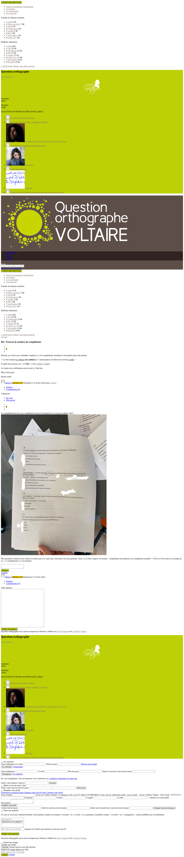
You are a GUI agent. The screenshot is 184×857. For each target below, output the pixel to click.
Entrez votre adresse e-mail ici (13, 783)
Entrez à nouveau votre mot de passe (117, 771)
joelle (10, 22)
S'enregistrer (18, 767)
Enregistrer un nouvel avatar (12, 792)
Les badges (10, 9)
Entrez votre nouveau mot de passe (15, 788)
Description (5, 803)
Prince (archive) (14, 24)
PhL (9, 33)
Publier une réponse (9, 629)
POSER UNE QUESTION (11, 2)
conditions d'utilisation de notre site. (63, 778)
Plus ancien (10, 400)
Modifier (5, 570)
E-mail (41, 771)
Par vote (9, 398)
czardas (11, 31)
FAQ (8, 255)
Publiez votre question (10, 834)
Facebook (28, 798)
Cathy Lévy (12, 38)
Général (53, 383)
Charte (8, 259)
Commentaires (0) (13, 389)
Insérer (4, 855)
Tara (10, 26)
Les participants (12, 11)
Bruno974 (12, 62)
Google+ (89, 798)
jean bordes (12, 35)
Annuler (4, 573)
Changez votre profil (54, 792)
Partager (9, 387)
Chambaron (12, 29)
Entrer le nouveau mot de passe (54, 808)
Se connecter (18, 774)
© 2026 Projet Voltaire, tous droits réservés (18, 66)
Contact (9, 257)
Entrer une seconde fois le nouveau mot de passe (109, 808)
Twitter (59, 798)
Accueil (4, 337)
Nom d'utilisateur (8, 771)
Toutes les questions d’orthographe (19, 7)
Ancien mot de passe (9, 808)
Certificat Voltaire (79, 631)
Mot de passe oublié (89, 764)
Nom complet (6, 795)
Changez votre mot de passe (35, 792)
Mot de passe (52, 764)
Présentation (11, 252)
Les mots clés (11, 13)
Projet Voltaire (62, 631)
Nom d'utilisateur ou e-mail (12, 764)
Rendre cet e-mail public (159, 798)
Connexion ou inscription (11, 268)
